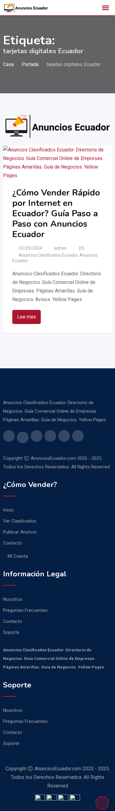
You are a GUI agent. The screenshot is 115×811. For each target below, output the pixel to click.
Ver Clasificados (19, 521)
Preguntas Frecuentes (25, 610)
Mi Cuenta (18, 556)
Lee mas (26, 317)
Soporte (11, 632)
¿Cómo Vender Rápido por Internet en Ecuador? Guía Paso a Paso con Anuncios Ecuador (56, 213)
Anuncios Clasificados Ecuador (48, 255)
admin (60, 248)
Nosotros (12, 599)
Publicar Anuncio (20, 532)
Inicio (8, 510)
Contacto (12, 543)
